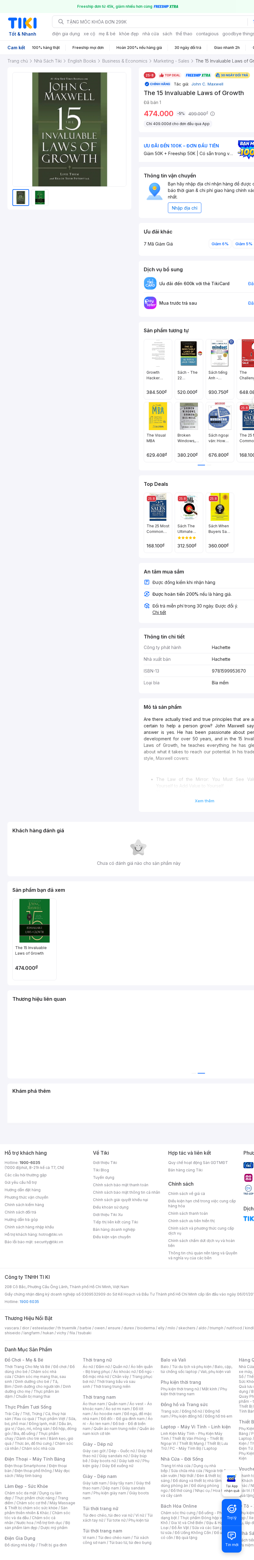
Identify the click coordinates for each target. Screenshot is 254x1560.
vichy (61, 1333)
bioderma (146, 1328)
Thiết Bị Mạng (191, 1443)
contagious (207, 33)
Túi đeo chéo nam (114, 1537)
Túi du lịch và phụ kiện (192, 1366)
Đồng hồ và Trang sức (184, 1404)
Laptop (210, 1448)
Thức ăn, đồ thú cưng (33, 1443)
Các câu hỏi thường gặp (26, 1175)
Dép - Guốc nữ (122, 1451)
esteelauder (43, 1328)
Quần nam (117, 1403)
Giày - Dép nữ (98, 1444)
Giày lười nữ (129, 1460)
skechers (186, 1328)
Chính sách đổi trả (20, 1212)
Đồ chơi (60, 1366)
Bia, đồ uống (24, 1433)
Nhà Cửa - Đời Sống (182, 1459)
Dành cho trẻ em (31, 1438)
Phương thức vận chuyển (26, 1197)
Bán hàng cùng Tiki (185, 1170)
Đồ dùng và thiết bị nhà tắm (197, 1480)
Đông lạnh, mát (42, 1423)
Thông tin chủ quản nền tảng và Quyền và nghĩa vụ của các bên (202, 1255)
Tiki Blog (101, 1170)
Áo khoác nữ (124, 1371)
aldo (203, 1328)
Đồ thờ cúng (181, 1490)
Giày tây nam (121, 1483)
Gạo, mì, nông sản (33, 1428)
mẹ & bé (107, 33)
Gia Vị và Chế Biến (187, 1522)
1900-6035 (30, 1162)
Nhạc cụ (202, 1490)
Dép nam (111, 1488)
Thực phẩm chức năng (35, 1498)
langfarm (32, 1333)
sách (167, 33)
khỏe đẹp (129, 33)
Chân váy (120, 1376)
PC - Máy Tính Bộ (185, 1448)
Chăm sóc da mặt (20, 1493)
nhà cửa (150, 33)
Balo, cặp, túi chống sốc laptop (196, 1369)
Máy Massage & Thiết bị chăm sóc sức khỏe (40, 1505)
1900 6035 (29, 1301)
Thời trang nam (99, 1397)
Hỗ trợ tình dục (49, 1522)
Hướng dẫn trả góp (21, 1219)
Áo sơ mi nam (118, 1408)
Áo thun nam (94, 1403)
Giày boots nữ (103, 1460)
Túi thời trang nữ (100, 1508)
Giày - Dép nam (99, 1476)
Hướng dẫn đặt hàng (23, 1189)
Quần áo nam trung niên (115, 1428)
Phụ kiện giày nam (110, 1493)
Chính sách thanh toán (188, 1213)
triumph (216, 1328)
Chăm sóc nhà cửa (38, 1448)
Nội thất (187, 1475)
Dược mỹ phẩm (54, 1527)
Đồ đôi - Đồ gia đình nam (123, 1418)
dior (25, 1328)
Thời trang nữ (97, 1359)
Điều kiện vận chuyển (112, 1237)
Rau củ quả (24, 1418)
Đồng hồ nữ (192, 1411)
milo (171, 1328)
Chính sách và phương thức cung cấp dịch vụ (201, 1230)
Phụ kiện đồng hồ (187, 1416)
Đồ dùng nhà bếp (20, 1545)
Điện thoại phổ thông (33, 1470)
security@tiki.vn (48, 1242)
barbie (85, 1328)
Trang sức (170, 1411)
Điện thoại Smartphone (25, 1465)
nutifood (234, 1328)
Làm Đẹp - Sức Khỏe (26, 1486)
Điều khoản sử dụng (111, 1207)
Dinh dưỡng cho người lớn (37, 1386)
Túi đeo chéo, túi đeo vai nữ (107, 1515)
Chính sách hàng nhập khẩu (29, 1227)
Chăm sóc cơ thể (31, 1503)
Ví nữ (139, 1515)
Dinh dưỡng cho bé (32, 1381)
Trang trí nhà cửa (175, 1465)
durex (129, 1328)
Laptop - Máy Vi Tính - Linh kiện (196, 1426)
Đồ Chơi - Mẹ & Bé (24, 1359)
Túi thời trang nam (102, 1530)
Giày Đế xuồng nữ (117, 1465)
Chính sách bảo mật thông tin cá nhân (126, 1192)
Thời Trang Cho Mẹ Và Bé (27, 1366)
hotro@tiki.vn (51, 1234)
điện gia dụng (66, 33)
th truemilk (67, 1328)
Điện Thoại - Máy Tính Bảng (35, 1459)
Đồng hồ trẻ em (218, 1416)
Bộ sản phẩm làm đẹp (37, 1525)
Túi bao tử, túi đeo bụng (130, 1542)
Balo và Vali (173, 1359)
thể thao (184, 33)
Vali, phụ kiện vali (215, 1371)
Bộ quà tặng (186, 1537)
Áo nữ (88, 1366)
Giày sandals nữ (113, 1455)
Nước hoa (24, 1522)
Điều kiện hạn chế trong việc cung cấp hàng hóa (202, 1203)
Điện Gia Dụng (20, 1538)
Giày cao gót (94, 1451)
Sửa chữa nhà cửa (186, 1470)
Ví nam (89, 1537)
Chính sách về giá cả (186, 1193)
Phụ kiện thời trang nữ (180, 1389)
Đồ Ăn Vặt (180, 1527)
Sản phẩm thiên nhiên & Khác (36, 1510)
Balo (165, 1366)
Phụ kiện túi (139, 1520)
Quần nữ (120, 1366)
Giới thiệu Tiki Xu (108, 1214)
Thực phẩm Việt (51, 1418)
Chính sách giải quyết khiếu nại (120, 1199)
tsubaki (84, 1333)
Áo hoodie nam (107, 1413)
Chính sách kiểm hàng (24, 1204)
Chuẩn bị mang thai (33, 1396)
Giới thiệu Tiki (105, 1162)
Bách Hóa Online (179, 1506)
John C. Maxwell (206, 83)
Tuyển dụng (103, 1177)
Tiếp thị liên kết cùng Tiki (115, 1222)
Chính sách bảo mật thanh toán (120, 1185)
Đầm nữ (103, 1366)
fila (72, 1333)
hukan (48, 1333)
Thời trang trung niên (111, 1386)
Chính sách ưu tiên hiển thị (191, 1220)
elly (161, 1328)
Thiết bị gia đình (52, 1545)
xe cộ (89, 33)
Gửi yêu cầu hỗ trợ (21, 1182)
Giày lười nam (95, 1483)
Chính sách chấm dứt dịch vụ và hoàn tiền (201, 1243)
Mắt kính (209, 1389)
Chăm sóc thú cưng (178, 1512)
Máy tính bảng (29, 1475)
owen (99, 1328)
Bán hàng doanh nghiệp (114, 1229)
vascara (12, 1328)
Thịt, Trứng (32, 1413)
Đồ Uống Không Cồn (193, 1532)
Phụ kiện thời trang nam (194, 1391)
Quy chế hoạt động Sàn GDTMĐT (198, 1162)
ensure (114, 1328)
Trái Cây (12, 1413)
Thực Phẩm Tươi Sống (28, 1407)
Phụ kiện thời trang (181, 1382)
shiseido (12, 1333)
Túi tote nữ (115, 1520)
